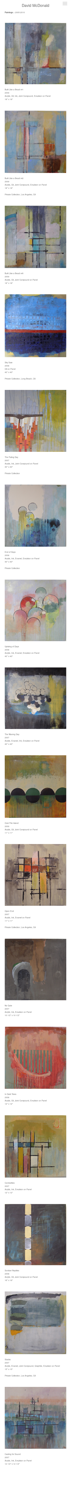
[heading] (35, 5)
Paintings (9, 12)
